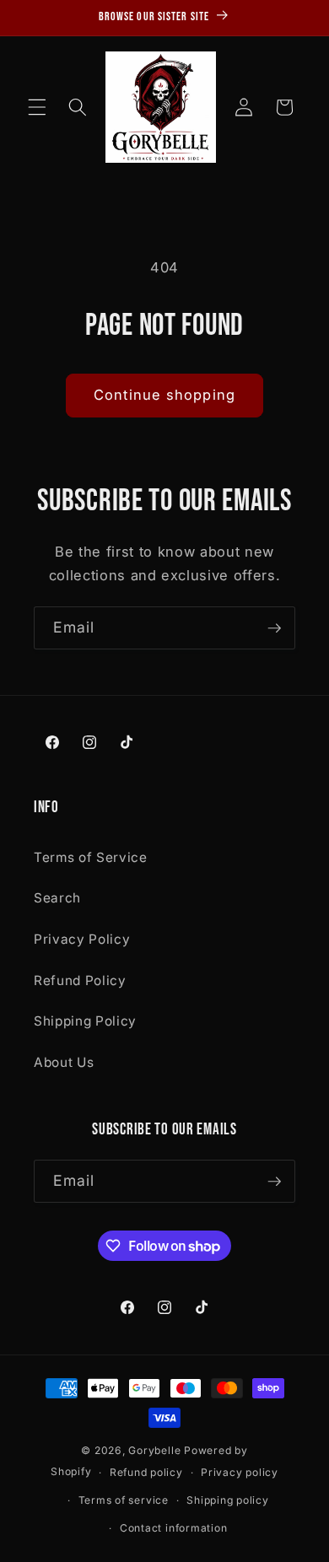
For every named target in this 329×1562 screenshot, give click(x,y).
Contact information (174, 1528)
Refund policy (146, 1472)
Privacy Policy (82, 939)
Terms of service (123, 1500)
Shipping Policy (85, 1021)
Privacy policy (239, 1472)
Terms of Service (91, 857)
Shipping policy (227, 1500)
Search (57, 898)
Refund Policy (80, 980)
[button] (37, 107)
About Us (64, 1062)
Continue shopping (164, 394)
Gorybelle (154, 1450)
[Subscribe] (274, 628)
